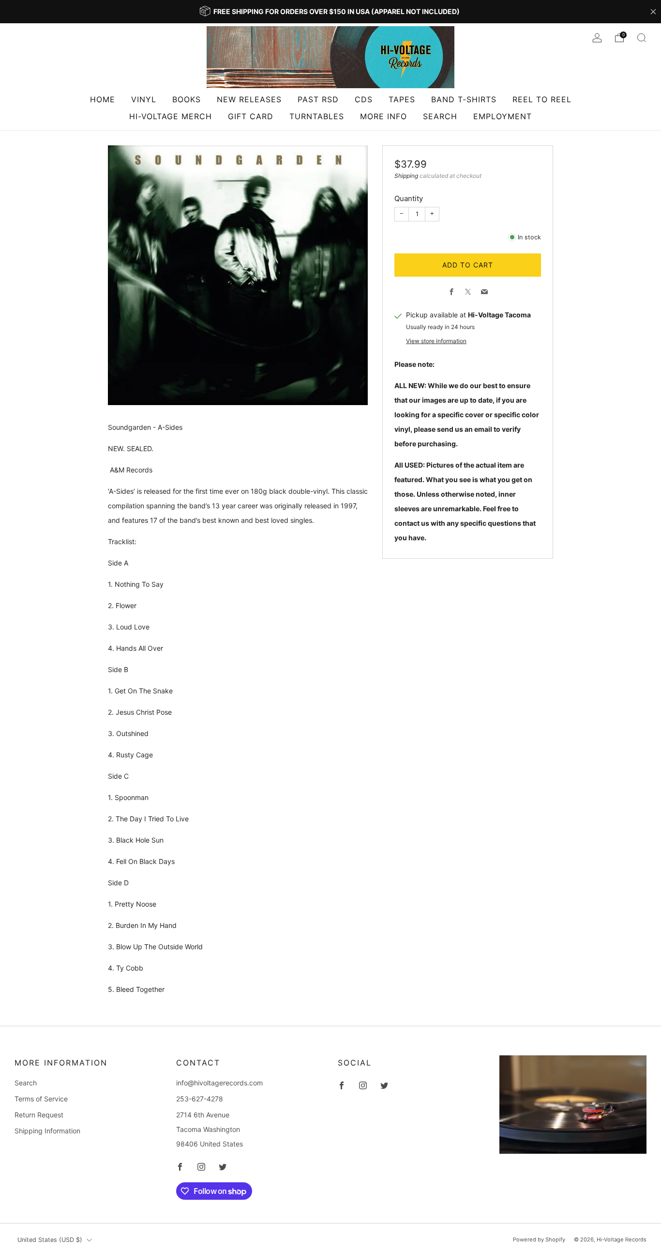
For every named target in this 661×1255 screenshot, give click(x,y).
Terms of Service (41, 1099)
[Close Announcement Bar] (653, 11)
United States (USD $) (49, 1239)
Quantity (408, 198)
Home (102, 99)
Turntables (316, 116)
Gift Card (250, 116)
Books (186, 99)
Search (440, 116)
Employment (502, 116)
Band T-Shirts (463, 99)
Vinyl (143, 99)
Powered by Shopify (539, 1239)
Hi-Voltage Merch (170, 116)
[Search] (641, 38)
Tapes (402, 99)
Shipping (406, 175)
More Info (383, 116)
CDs (364, 99)
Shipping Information (47, 1131)
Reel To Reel (541, 99)
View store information (436, 341)
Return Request (39, 1115)
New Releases (249, 99)
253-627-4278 (199, 1099)
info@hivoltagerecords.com (219, 1083)
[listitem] (330, 11)
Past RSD (318, 99)
